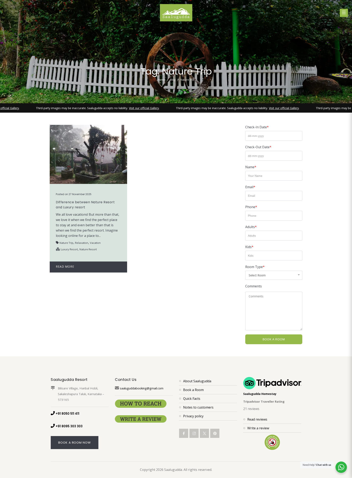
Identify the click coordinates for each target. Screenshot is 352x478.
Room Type (255, 267)
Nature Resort (88, 249)
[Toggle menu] (344, 13)
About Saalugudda (197, 381)
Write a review (258, 428)
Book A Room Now (74, 442)
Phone (251, 207)
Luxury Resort (69, 249)
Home (161, 79)
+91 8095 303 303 (69, 426)
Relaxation (81, 243)
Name (250, 167)
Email (250, 187)
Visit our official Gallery (130, 108)
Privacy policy (193, 416)
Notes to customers (198, 407)
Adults (251, 227)
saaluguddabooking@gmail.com (141, 388)
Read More (65, 266)
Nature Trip (66, 243)
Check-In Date (257, 127)
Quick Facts (191, 398)
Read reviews (257, 419)
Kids (249, 247)
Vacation (95, 243)
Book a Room (274, 339)
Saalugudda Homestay (259, 394)
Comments (253, 286)
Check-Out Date (258, 147)
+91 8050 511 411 (67, 413)
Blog (172, 79)
